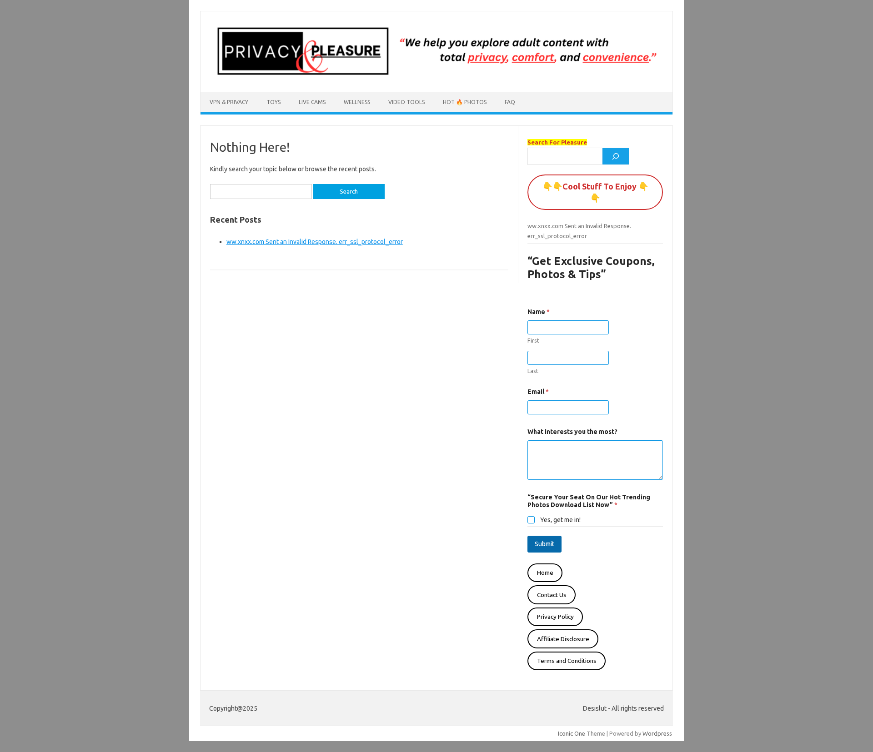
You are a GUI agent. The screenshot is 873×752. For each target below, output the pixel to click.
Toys (273, 102)
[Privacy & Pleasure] (436, 76)
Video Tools (406, 102)
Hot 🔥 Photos (465, 102)
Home (545, 572)
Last (532, 371)
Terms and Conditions (567, 660)
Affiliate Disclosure (563, 638)
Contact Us (552, 594)
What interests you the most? (572, 431)
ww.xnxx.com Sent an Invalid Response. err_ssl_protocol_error (314, 241)
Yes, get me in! (560, 519)
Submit (544, 544)
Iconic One (571, 733)
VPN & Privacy (229, 102)
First (533, 340)
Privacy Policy (555, 616)
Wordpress (657, 733)
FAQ (510, 102)
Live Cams (312, 102)
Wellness (357, 102)
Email (538, 391)
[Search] (615, 156)
